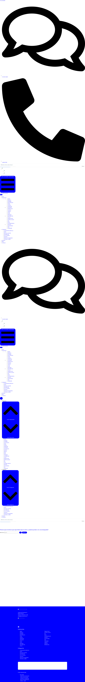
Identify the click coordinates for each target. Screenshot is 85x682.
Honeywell (10, 207)
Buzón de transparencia (24, 679)
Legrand (9, 211)
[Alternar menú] (1, 398)
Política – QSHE (23, 680)
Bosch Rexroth (10, 202)
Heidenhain (10, 206)
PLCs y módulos (7, 235)
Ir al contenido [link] (2, 0)
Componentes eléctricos (8, 230)
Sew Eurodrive (10, 225)
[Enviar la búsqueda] (20, 532)
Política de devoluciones (24, 675)
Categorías (4, 229)
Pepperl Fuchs (10, 218)
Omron (9, 217)
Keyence (9, 209)
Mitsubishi (9, 214)
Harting (9, 205)
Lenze (9, 212)
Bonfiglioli (9, 201)
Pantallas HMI (6, 234)
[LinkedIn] (18, 627)
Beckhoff (9, 200)
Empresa (3, 240)
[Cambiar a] (3, 168)
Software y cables (7, 239)
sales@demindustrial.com (22, 616)
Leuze (9, 213)
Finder (9, 203)
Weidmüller (10, 228)
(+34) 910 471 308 (25, 615)
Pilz (8, 220)
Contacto (4, 242)
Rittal (9, 222)
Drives (5, 231)
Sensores (5, 236)
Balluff (9, 198)
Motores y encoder (7, 233)
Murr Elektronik (10, 216)
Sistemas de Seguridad (8, 237)
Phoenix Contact (11, 219)
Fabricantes (4, 197)
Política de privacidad (24, 677)
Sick (8, 226)
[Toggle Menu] (1, 194)
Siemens (9, 224)
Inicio (3, 196)
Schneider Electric (11, 223)
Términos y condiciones (24, 678)
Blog (3, 241)
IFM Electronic (10, 208)
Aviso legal (22, 674)
